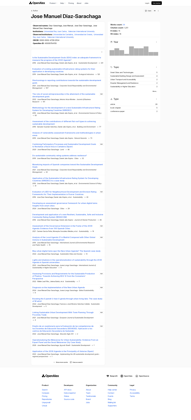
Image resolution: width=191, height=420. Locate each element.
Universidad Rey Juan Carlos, (56, 31)
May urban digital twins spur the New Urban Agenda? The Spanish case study (66, 251)
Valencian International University (81, 31)
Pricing (71, 3)
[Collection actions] (158, 10)
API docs (67, 390)
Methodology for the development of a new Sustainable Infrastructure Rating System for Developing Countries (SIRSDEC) (66, 109)
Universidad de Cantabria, (63, 34)
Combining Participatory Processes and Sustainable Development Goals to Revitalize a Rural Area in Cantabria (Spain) (64, 145)
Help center (112, 390)
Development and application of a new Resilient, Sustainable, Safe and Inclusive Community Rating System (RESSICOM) (67, 215)
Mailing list (112, 402)
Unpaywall (46, 402)
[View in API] (155, 10)
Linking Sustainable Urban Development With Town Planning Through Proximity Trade (63, 313)
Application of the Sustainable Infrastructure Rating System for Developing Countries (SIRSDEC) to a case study (65, 179)
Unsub (44, 406)
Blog (109, 399)
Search (45, 390)
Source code (69, 399)
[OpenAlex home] (37, 3)
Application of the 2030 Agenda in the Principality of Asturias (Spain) (63, 351)
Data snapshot (70, 393)
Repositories (47, 399)
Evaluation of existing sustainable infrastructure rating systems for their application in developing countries (63, 70)
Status (66, 396)
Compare (45, 393)
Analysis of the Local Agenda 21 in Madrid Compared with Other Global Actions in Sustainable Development (63, 238)
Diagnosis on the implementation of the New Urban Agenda (58, 287)
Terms (132, 396)
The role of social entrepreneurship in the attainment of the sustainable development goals (63, 95)
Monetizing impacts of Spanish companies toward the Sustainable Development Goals (67, 165)
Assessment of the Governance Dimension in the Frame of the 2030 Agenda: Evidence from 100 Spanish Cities (62, 227)
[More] (102, 52)
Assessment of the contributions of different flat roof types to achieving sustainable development (64, 122)
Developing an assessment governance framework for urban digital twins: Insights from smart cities (65, 204)
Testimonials (91, 396)
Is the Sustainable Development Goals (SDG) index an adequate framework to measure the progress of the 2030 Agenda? (66, 58)
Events (110, 396)
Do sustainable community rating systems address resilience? (59, 155)
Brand (88, 399)
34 (124, 25)
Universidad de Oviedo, (83, 34)
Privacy (133, 390)
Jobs (86, 3)
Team (88, 393)
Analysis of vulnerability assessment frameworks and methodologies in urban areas (66, 134)
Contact (111, 393)
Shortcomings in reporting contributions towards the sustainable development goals (66, 81)
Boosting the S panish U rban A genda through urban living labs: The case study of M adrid (67, 300)
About (79, 3)
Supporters (112, 406)
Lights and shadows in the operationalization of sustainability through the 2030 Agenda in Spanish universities (67, 261)
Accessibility (135, 393)
